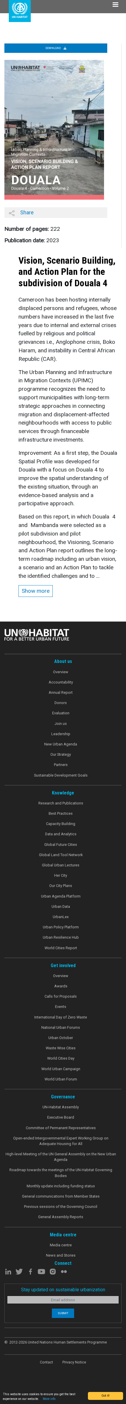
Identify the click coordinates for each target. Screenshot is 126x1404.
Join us (61, 723)
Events (60, 1006)
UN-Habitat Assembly (60, 1107)
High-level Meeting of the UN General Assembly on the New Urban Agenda (61, 1157)
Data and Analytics (60, 834)
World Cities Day (60, 1058)
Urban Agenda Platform (61, 896)
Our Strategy (60, 754)
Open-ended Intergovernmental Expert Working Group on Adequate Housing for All (60, 1141)
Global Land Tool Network (61, 855)
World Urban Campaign (60, 1069)
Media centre (61, 1245)
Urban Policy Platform (61, 927)
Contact (46, 1362)
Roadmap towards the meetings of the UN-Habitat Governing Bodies (60, 1173)
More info (49, 1398)
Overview (60, 672)
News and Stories (61, 1255)
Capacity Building (60, 823)
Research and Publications (60, 803)
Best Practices (61, 813)
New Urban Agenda (60, 744)
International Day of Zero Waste (60, 1017)
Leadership (60, 734)
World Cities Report (61, 948)
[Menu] (115, 5)
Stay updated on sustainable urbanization (63, 1289)
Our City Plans (60, 885)
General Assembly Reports (60, 1217)
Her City (60, 875)
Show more (36, 590)
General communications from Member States (61, 1196)
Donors (61, 703)
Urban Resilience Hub (61, 937)
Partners (61, 764)
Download (53, 48)
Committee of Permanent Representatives (61, 1128)
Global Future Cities (60, 844)
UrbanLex (61, 917)
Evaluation (60, 713)
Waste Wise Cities (61, 1048)
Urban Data (61, 906)
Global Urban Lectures (60, 865)
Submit (63, 1313)
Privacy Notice (74, 1362)
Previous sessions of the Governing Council (60, 1206)
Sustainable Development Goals (61, 775)
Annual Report (61, 692)
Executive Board (60, 1117)
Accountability (61, 682)
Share (26, 212)
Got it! (105, 1395)
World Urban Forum (61, 1079)
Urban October (60, 1038)
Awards (60, 986)
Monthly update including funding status (61, 1186)
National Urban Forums (60, 1027)
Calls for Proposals (61, 996)
